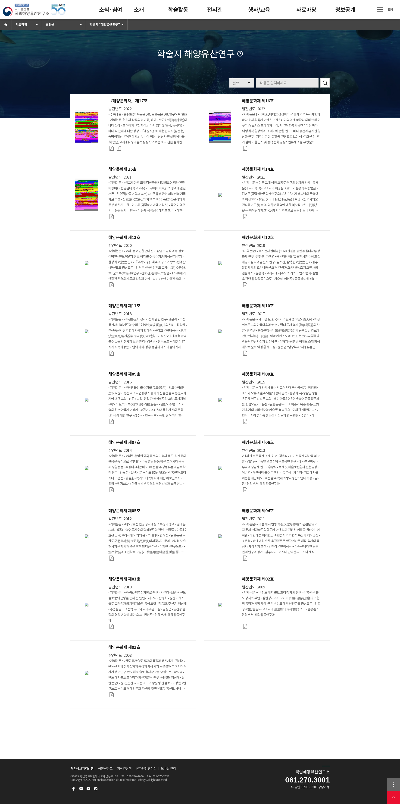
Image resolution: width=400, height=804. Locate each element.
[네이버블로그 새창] (81, 788)
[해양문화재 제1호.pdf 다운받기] (111, 694)
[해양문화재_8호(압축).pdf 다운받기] (245, 421)
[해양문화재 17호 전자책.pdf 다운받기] (111, 148)
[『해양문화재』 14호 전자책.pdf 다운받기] (245, 216)
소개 (139, 9)
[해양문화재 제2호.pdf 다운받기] (245, 626)
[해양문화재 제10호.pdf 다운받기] (245, 353)
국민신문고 (105, 768)
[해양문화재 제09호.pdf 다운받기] (111, 421)
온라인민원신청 (146, 768)
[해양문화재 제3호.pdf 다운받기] (111, 626)
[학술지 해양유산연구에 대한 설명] (240, 53)
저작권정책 (124, 768)
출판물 (50, 24)
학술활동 (178, 9)
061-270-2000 (135, 776)
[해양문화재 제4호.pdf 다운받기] (245, 558)
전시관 (214, 9)
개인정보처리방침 (82, 768)
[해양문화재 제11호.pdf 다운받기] (111, 353)
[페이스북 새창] (73, 788)
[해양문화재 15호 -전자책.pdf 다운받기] (111, 216)
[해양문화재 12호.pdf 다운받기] (245, 285)
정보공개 (345, 9)
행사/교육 (259, 9)
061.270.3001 (307, 780)
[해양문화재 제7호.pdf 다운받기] (111, 490)
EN (390, 9)
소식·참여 (110, 9)
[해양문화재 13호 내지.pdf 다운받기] (111, 285)
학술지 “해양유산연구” (105, 24)
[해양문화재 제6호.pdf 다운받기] (245, 490)
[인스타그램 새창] (96, 788)
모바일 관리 (168, 768)
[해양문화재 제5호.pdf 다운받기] (111, 558)
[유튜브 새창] (88, 788)
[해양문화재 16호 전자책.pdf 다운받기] (245, 148)
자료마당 (306, 9)
